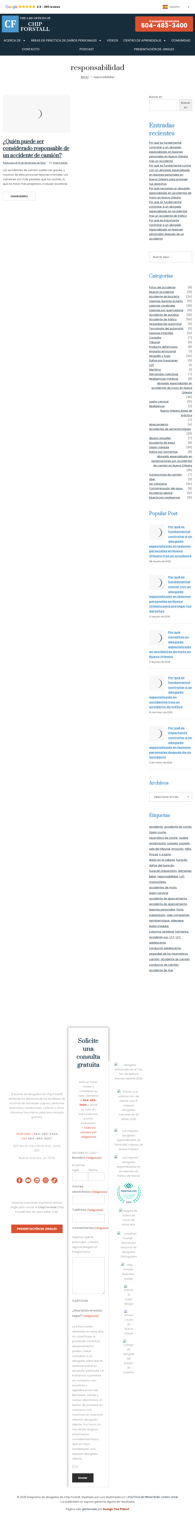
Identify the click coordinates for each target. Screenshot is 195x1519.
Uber (152, 479)
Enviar (82, 1478)
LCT (171, 937)
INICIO (85, 77)
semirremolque (159, 921)
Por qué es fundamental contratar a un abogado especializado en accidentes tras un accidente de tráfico (170, 692)
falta (188, 849)
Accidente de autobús (164, 315)
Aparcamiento (158, 424)
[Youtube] (28, 1180)
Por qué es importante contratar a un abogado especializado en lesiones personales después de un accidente (166, 229)
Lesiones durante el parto (166, 301)
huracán (181, 860)
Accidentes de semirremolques (170, 429)
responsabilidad (167, 876)
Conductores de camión (165, 475)
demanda (184, 871)
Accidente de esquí (162, 443)
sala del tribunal (159, 849)
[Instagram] (46, 1180)
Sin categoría (158, 484)
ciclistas (48, 1108)
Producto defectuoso (163, 347)
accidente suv (158, 937)
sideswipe (177, 921)
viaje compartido (178, 915)
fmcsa (153, 854)
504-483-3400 (46, 1134)
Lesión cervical (159, 401)
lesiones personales (162, 909)
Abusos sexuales (160, 438)
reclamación (157, 843)
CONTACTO (30, 49)
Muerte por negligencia (164, 497)
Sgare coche (157, 832)
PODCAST (86, 49)
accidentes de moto (163, 887)
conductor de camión (163, 965)
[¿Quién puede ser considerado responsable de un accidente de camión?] (36, 113)
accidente (156, 827)
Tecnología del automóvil (166, 328)
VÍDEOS (112, 40)
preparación (157, 915)
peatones (58, 1103)
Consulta (155, 338)
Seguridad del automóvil (165, 324)
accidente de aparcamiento (168, 898)
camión (154, 959)
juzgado (172, 843)
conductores (33, 1108)
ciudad (183, 838)
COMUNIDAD (180, 40)
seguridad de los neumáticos (168, 954)
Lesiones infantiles (161, 333)
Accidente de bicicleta (164, 296)
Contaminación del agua (165, 488)
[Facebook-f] (19, 1180)
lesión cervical (158, 893)
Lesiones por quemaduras (166, 310)
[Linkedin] (37, 1180)
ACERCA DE (12, 40)
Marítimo (155, 370)
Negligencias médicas (163, 379)
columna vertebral (161, 932)
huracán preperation (163, 871)
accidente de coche (177, 827)
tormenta (181, 932)
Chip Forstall (60, 162)
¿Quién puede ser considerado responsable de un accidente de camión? (36, 148)
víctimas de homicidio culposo (29, 1103)
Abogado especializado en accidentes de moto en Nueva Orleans (171, 387)
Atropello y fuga (159, 356)
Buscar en (155, 97)
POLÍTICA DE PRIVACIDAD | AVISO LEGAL (153, 1497)
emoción (177, 849)
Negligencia (157, 406)
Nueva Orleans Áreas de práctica (176, 413)
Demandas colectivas (163, 374)
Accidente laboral (161, 493)
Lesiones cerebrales (162, 306)
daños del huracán (161, 865)
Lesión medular (159, 447)
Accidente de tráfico (163, 319)
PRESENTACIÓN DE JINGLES (154, 49)
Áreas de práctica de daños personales (64, 40)
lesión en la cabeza (162, 860)
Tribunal (154, 342)
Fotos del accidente (162, 287)
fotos (179, 909)
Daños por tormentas (163, 452)
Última (93, 1170)
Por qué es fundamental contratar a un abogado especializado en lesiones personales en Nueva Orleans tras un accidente (168, 152)
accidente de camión (175, 959)
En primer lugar (78, 1167)
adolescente (157, 943)
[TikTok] (54, 1180)
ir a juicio (165, 854)
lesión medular (159, 926)
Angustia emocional (162, 351)
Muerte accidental (161, 292)
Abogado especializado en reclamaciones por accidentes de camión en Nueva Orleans (171, 461)
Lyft (151, 365)
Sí (76, 1467)
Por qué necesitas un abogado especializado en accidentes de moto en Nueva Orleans (170, 193)
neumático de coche (163, 838)
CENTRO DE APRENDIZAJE (142, 40)
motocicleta (157, 882)
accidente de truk (161, 970)
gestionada (89, 1509)
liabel (152, 876)
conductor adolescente (165, 948)
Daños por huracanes (163, 360)
